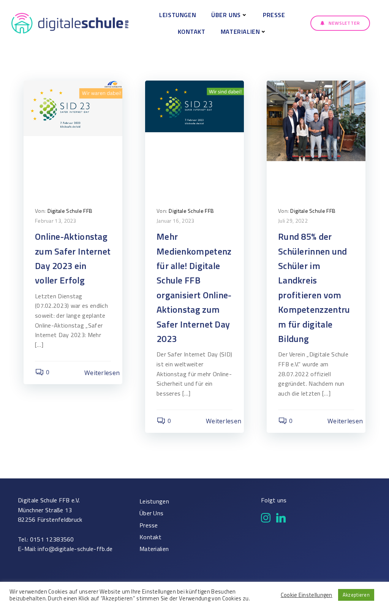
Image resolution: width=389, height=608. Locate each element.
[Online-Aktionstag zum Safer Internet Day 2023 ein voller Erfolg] (73, 107)
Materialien (240, 31)
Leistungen (177, 14)
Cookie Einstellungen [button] (306, 595)
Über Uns (226, 14)
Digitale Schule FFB (70, 211)
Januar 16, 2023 (175, 221)
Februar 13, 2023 (55, 221)
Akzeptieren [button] (356, 594)
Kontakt (192, 31)
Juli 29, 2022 (293, 221)
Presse (274, 14)
